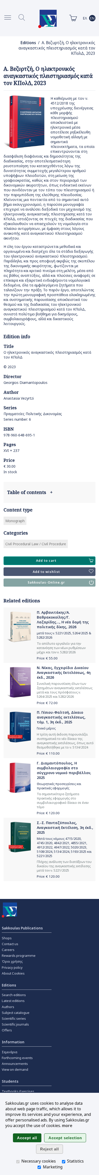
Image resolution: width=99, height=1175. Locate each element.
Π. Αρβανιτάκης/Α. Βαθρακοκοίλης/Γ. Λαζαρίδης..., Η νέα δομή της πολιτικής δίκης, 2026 (63, 619)
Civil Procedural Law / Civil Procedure (35, 543)
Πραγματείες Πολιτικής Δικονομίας (33, 413)
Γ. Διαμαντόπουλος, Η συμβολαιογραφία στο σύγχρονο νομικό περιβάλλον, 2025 (64, 770)
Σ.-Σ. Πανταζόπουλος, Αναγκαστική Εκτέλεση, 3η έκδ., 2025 (65, 827)
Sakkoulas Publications (22, 928)
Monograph (15, 520)
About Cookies (13, 973)
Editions (28, 42)
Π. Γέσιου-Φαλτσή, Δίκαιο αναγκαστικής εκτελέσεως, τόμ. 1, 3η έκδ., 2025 (61, 717)
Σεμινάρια (9, 1052)
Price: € (47, 658)
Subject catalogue (15, 1012)
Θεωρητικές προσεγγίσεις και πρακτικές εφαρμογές (59, 786)
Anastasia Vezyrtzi (19, 398)
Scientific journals (15, 1024)
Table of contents (30, 492)
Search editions (14, 995)
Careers (8, 949)
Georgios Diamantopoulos (25, 382)
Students (10, 1081)
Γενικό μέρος (46, 728)
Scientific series (14, 1018)
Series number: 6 (17, 419)
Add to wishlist (46, 572)
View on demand (15, 1069)
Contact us (10, 944)
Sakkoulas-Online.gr (46, 582)
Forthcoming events (17, 1057)
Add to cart (46, 560)
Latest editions (13, 1000)
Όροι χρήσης (12, 961)
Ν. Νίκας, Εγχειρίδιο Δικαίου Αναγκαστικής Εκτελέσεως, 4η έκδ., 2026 (64, 672)
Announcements (15, 1063)
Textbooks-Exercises (18, 1091)
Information (13, 1042)
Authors (8, 1006)
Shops (7, 938)
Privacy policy (12, 967)
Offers (7, 1030)
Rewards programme (19, 955)
